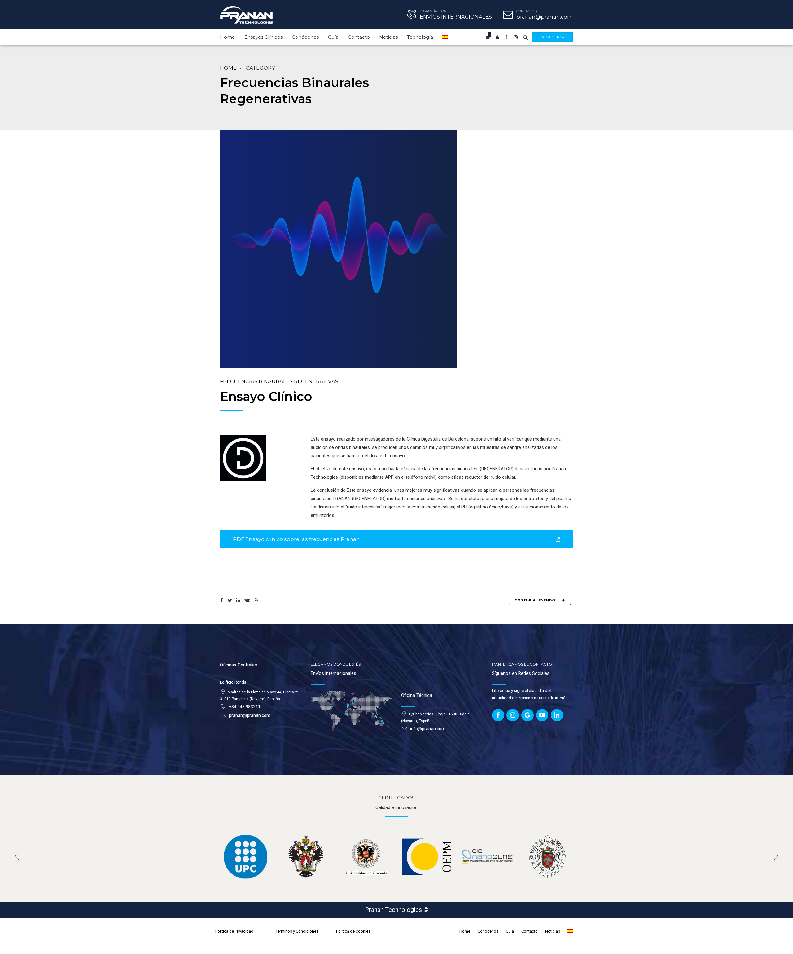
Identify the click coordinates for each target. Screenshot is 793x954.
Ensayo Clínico (266, 396)
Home (227, 37)
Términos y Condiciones (297, 931)
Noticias (388, 37)
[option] (245, 856)
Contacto (359, 37)
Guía (333, 37)
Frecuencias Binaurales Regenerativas (279, 381)
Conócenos (305, 37)
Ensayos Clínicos (263, 37)
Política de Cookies (353, 931)
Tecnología (420, 37)
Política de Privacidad (234, 931)
